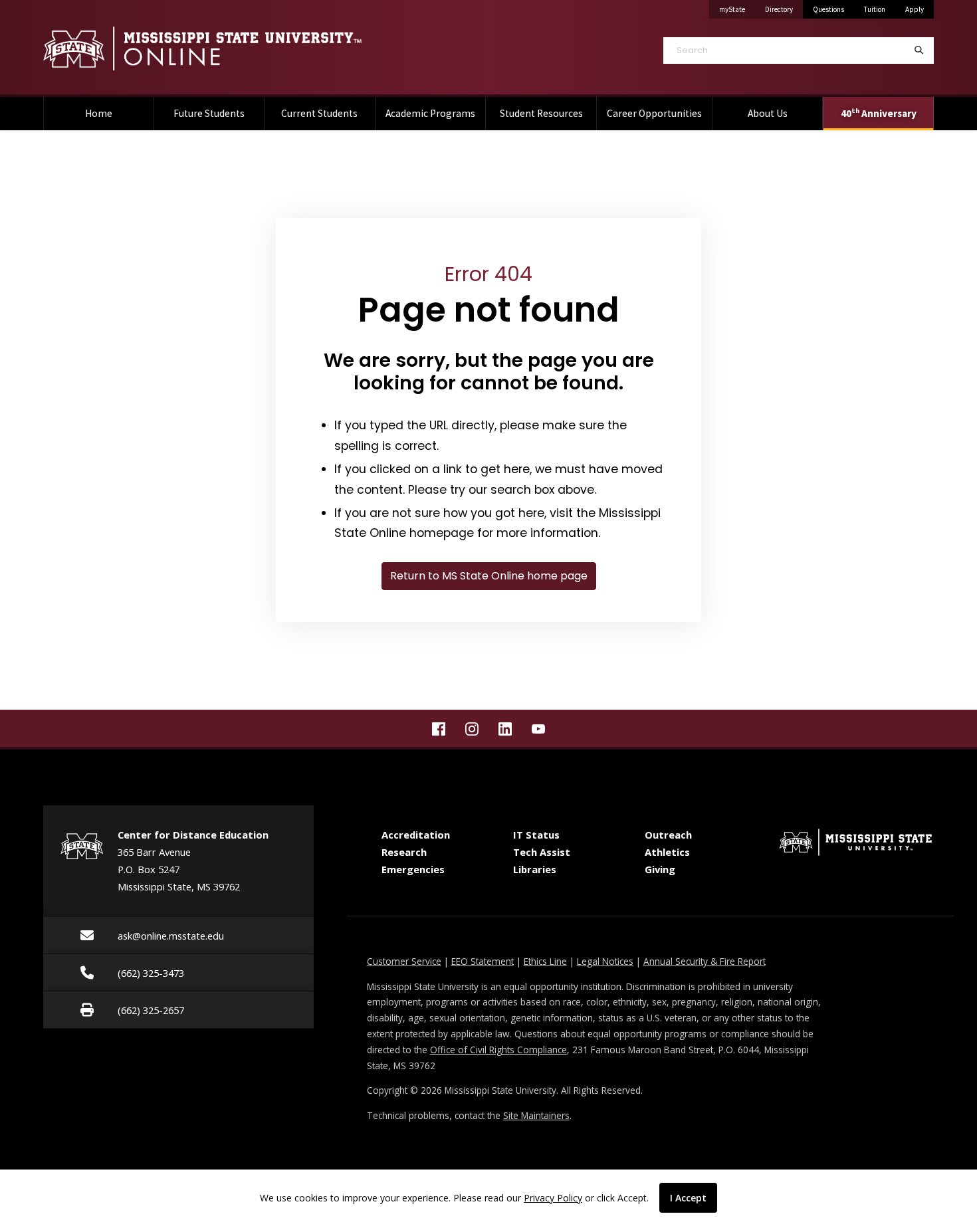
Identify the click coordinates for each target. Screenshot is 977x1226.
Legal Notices (605, 961)
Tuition (874, 9)
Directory (784, 9)
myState (737, 9)
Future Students (209, 113)
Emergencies (413, 869)
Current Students (319, 113)
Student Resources (541, 113)
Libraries (534, 869)
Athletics (667, 852)
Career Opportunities (654, 113)
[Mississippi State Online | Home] (256, 48)
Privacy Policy (553, 1197)
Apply (914, 9)
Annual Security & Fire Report (704, 961)
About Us (768, 113)
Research (404, 852)
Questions (828, 9)
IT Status (536, 834)
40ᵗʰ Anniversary (879, 113)
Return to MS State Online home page (489, 575)
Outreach (668, 834)
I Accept (688, 1197)
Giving (660, 869)
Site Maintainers (536, 1115)
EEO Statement (482, 961)
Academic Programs (430, 113)
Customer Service (404, 961)
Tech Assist (541, 852)
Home (98, 113)
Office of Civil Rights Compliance (498, 1049)
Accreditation (415, 834)
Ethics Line (545, 961)
